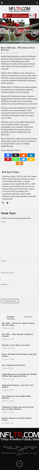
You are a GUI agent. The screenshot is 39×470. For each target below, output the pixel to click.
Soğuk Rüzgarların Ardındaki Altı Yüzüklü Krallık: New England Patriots (19, 375)
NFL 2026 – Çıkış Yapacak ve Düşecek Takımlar (17, 335)
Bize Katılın (12, 448)
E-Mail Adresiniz (8, 272)
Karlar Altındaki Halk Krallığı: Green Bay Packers (19, 355)
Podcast (28, 317)
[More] (19, 163)
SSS (32, 448)
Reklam (21, 450)
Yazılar (11, 317)
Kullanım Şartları (31, 447)
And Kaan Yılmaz (5, 52)
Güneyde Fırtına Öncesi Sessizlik (16, 345)
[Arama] (37, 2)
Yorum (3, 221)
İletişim (24, 448)
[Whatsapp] (15, 159)
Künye (18, 447)
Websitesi (5, 284)
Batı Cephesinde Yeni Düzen (13, 365)
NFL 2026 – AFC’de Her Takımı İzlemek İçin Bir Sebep (18, 324)
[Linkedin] (31, 155)
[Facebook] (8, 155)
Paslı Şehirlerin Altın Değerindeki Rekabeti (16, 397)
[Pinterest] (8, 159)
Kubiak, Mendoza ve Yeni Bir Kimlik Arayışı (17, 419)
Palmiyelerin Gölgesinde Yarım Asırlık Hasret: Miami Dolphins (18, 408)
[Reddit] (23, 155)
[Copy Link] (31, 159)
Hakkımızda (7, 447)
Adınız (4, 261)
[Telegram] (23, 159)
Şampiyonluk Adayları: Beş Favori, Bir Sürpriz (18, 386)
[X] (15, 155)
